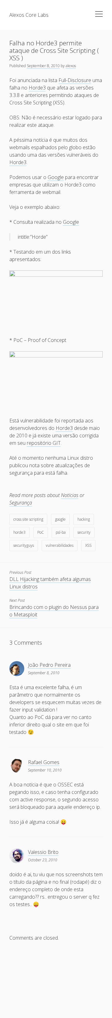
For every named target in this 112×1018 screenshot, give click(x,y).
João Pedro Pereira (49, 664)
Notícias (69, 495)
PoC (40, 532)
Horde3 (37, 87)
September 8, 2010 (43, 65)
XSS (88, 545)
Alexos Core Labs (29, 15)
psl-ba (61, 532)
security (84, 532)
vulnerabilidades (59, 545)
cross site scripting (28, 519)
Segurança (20, 502)
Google (56, 177)
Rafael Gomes (43, 762)
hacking (83, 519)
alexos (71, 65)
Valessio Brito (43, 852)
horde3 (19, 532)
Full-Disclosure (74, 80)
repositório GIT (44, 443)
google (60, 519)
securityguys (23, 545)
